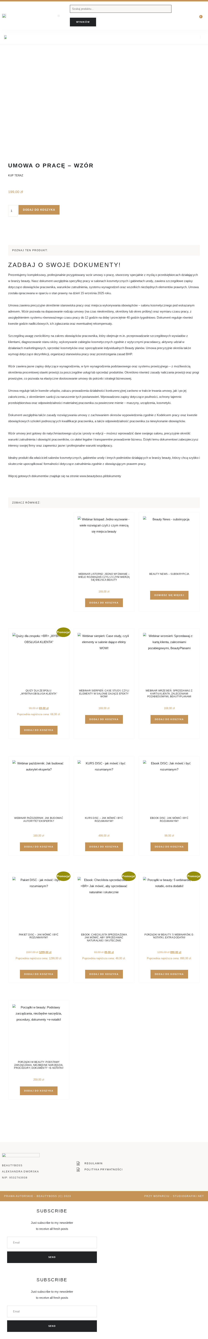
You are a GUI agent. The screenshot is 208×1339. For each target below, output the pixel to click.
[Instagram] (188, 37)
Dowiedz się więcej (169, 595)
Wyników (83, 22)
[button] (58, 16)
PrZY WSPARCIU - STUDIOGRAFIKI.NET (174, 1196)
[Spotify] (195, 37)
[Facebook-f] (181, 37)
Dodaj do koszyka (39, 209)
